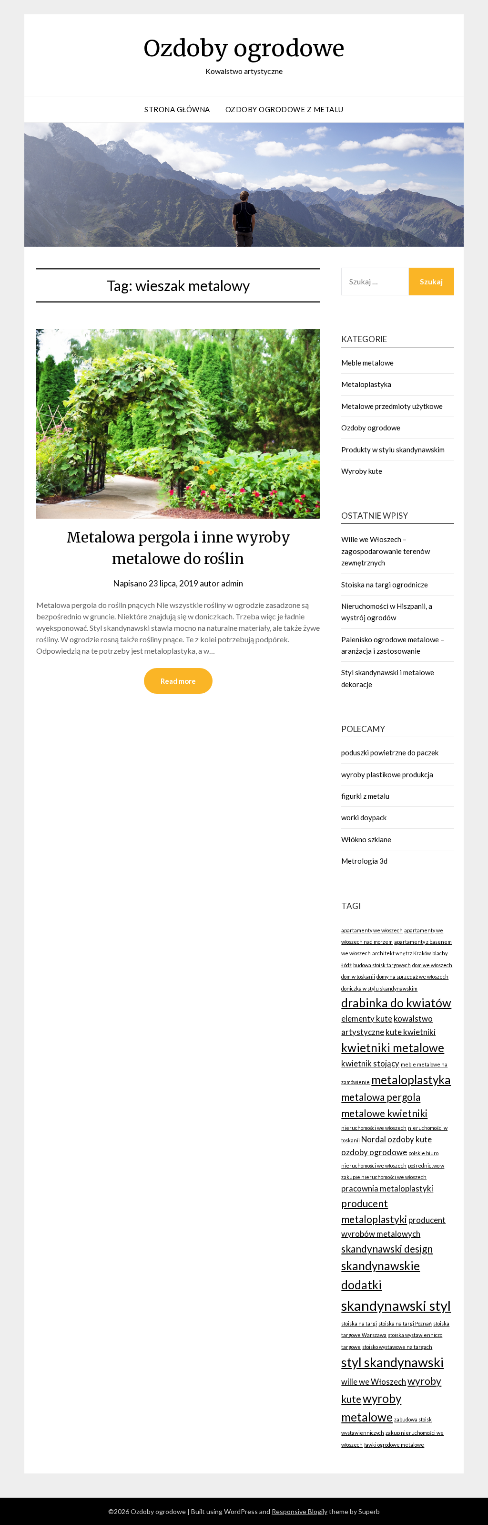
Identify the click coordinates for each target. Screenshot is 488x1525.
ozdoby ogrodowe (374, 1152)
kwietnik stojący (370, 1063)
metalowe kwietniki (384, 1113)
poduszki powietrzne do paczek (389, 752)
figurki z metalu (365, 796)
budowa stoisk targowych (382, 965)
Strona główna (177, 109)
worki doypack (363, 817)
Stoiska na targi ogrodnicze (384, 584)
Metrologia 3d (364, 861)
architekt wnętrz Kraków (401, 953)
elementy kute (366, 1018)
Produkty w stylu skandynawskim (393, 449)
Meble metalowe (367, 362)
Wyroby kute (361, 471)
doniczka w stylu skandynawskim (379, 988)
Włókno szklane (366, 839)
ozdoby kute (409, 1139)
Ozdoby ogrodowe (244, 48)
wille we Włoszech (373, 1382)
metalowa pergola (380, 1097)
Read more (178, 681)
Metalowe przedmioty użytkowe (392, 406)
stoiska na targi (359, 1323)
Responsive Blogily (299, 1511)
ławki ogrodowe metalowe (394, 1444)
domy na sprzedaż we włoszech (412, 976)
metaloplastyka (411, 1079)
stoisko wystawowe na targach (397, 1347)
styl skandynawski (392, 1362)
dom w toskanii (358, 976)
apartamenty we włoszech (372, 930)
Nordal (373, 1139)
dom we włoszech (432, 965)
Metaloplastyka (366, 384)
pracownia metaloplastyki (387, 1188)
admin (232, 583)
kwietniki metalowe (392, 1048)
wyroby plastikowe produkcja (387, 774)
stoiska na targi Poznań (405, 1323)
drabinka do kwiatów (396, 1003)
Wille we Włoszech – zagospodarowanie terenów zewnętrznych (385, 551)
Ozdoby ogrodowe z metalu (284, 109)
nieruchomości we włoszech (374, 1128)
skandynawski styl (396, 1305)
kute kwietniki (411, 1032)
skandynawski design (387, 1248)
